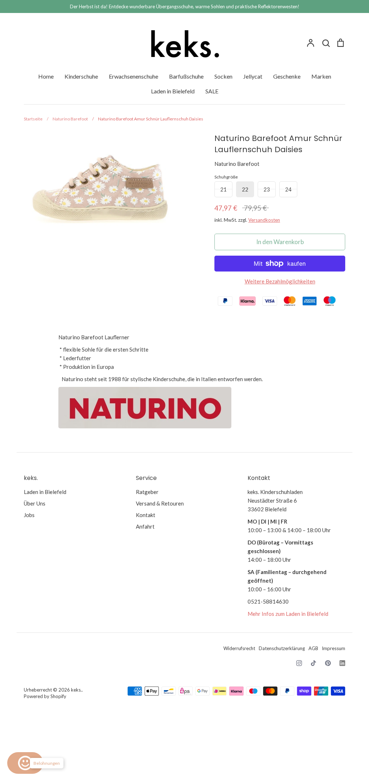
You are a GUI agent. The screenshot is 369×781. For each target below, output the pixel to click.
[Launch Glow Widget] (25, 763)
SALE (211, 91)
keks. (76, 690)
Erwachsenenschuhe (133, 76)
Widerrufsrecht (239, 648)
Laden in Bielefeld (173, 91)
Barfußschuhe (186, 76)
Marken (321, 76)
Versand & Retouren (160, 503)
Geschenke (287, 76)
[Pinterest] (328, 663)
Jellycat (252, 76)
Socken (223, 76)
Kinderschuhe (81, 76)
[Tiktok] (313, 663)
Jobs (29, 515)
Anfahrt (145, 526)
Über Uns (34, 503)
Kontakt (145, 515)
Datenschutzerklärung (282, 648)
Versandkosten (264, 220)
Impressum (333, 648)
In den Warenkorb (280, 242)
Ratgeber (147, 492)
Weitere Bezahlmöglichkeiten (280, 281)
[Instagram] (299, 663)
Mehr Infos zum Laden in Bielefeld (288, 613)
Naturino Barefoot (236, 163)
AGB (313, 648)
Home (46, 76)
